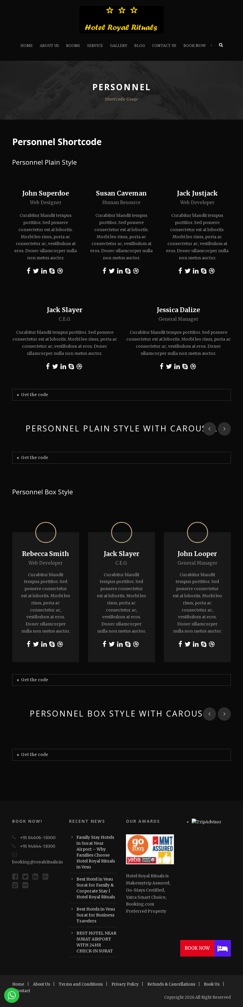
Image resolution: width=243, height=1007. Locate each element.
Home (26, 45)
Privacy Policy (125, 984)
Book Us (212, 984)
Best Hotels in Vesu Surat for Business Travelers (95, 915)
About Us (49, 45)
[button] (222, 948)
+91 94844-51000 (37, 846)
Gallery (118, 45)
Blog (139, 45)
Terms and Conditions (81, 984)
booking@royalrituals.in (37, 862)
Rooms (73, 45)
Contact (22, 990)
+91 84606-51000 (37, 837)
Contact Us (164, 45)
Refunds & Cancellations (171, 984)
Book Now (194, 45)
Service (95, 45)
